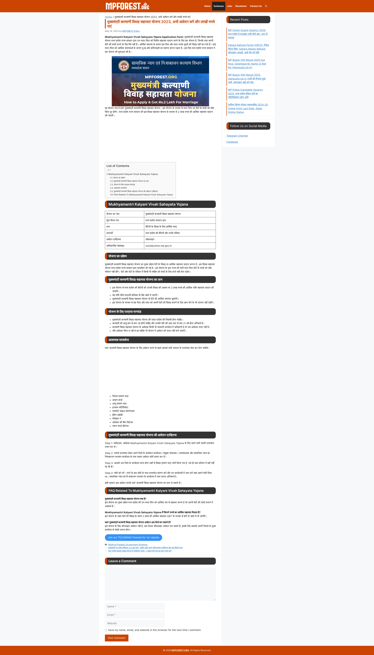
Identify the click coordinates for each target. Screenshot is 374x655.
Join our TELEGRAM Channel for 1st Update (133, 537)
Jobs (229, 6)
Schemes (219, 6)
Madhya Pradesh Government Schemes (128, 544)
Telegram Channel (237, 135)
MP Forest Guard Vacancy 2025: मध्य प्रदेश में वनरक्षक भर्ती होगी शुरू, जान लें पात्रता (247, 34)
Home (207, 6)
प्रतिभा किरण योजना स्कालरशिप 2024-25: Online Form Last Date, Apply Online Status (248, 108)
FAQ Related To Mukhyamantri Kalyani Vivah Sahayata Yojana (143, 194)
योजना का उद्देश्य (119, 178)
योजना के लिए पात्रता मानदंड (124, 184)
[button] (266, 6)
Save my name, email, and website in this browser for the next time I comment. (154, 630)
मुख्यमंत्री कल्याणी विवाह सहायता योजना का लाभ (131, 181)
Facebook (232, 141)
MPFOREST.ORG (180, 650)
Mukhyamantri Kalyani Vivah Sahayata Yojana (133, 174)
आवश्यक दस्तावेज (120, 188)
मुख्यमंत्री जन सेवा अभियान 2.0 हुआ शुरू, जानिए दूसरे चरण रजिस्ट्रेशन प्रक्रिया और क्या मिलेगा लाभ (145, 547)
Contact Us (256, 6)
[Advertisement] (160, 140)
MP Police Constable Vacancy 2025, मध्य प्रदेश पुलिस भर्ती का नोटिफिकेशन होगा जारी (245, 93)
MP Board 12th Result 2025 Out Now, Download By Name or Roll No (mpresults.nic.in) (247, 64)
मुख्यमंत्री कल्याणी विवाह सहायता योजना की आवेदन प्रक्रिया (136, 191)
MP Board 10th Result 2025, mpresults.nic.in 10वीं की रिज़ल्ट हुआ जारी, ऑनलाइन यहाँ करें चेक (247, 78)
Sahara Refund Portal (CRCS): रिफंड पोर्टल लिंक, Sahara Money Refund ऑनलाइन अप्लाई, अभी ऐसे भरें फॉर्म (248, 49)
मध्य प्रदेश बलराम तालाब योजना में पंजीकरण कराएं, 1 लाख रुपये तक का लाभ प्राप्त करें (139, 551)
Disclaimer (241, 6)
